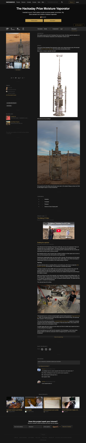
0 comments (51, 220)
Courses (34, 2)
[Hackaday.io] (10, 2)
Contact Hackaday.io (23, 437)
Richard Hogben (11, 93)
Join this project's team (11, 95)
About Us (16, 437)
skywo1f (65, 411)
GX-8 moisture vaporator (47, 49)
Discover (23, 2)
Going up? (43, 434)
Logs (61, 29)
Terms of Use (37, 437)
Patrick (46, 411)
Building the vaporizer (43, 242)
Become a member (32, 423)
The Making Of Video (43, 218)
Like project (52, 20)
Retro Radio (28, 410)
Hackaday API (51, 437)
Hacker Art (13, 116)
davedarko (43, 381)
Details (45, 29)
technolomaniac (11, 91)
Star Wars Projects (15, 122)
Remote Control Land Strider (14, 410)
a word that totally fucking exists (62, 321)
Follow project (34, 20)
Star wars (9, 105)
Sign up (71, 2)
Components (56, 29)
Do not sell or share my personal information (63, 437)
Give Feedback (31, 437)
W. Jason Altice (30, 411)
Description (40, 29)
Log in (77, 2)
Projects (18, 2)
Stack (39, 2)
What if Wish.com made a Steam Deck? (73, 410)
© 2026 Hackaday (43, 440)
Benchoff (44, 17)
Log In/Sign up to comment (44, 366)
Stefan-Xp (43, 369)
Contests (29, 2)
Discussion (74, 29)
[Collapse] (46, 216)
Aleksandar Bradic (12, 89)
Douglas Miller (11, 411)
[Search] (62, 2)
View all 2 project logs (58, 337)
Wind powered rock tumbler (51, 410)
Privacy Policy (44, 437)
